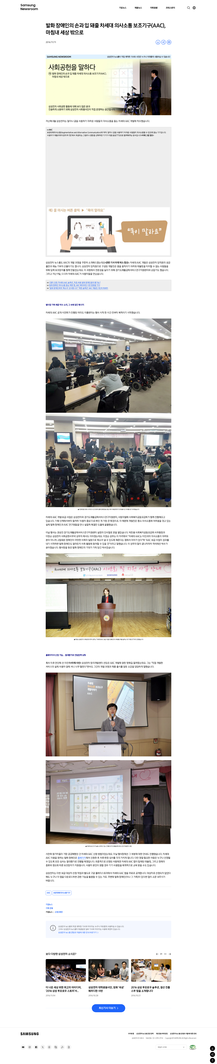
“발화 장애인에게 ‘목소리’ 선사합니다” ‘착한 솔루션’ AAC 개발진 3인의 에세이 (78, 288)
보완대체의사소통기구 (61, 893)
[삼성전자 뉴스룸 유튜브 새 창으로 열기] (23, 1047)
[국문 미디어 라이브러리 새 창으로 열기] (55, 1047)
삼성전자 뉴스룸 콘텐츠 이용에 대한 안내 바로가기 (77, 932)
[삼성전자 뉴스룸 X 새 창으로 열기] (42, 1047)
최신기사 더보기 (107, 1008)
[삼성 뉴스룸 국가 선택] (194, 8)
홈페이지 (82, 857)
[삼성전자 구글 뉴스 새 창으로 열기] (68, 1047)
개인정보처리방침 (162, 1034)
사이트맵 (131, 1034)
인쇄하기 (169, 42)
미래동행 (153, 7)
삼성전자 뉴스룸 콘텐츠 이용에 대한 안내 (183, 1034)
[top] (212, 1060)
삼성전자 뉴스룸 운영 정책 (144, 1034)
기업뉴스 (122, 7)
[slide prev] (157, 954)
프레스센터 (170, 7)
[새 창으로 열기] (192, 1047)
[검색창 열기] (188, 8)
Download (158, 42)
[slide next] (169, 954)
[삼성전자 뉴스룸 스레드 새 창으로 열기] (49, 1047)
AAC (48, 893)
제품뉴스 (138, 7)
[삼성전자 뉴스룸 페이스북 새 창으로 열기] (36, 1047)
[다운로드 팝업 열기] (212, 1048)
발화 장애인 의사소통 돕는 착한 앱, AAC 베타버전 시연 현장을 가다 (74, 285)
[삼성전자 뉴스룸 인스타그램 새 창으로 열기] (29, 1047)
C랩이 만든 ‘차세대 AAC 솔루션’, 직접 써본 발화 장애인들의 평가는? (74, 282)
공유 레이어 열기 (163, 42)
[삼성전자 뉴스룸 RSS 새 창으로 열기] (62, 1047)
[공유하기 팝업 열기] (212, 1054)
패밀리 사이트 (162, 1047)
